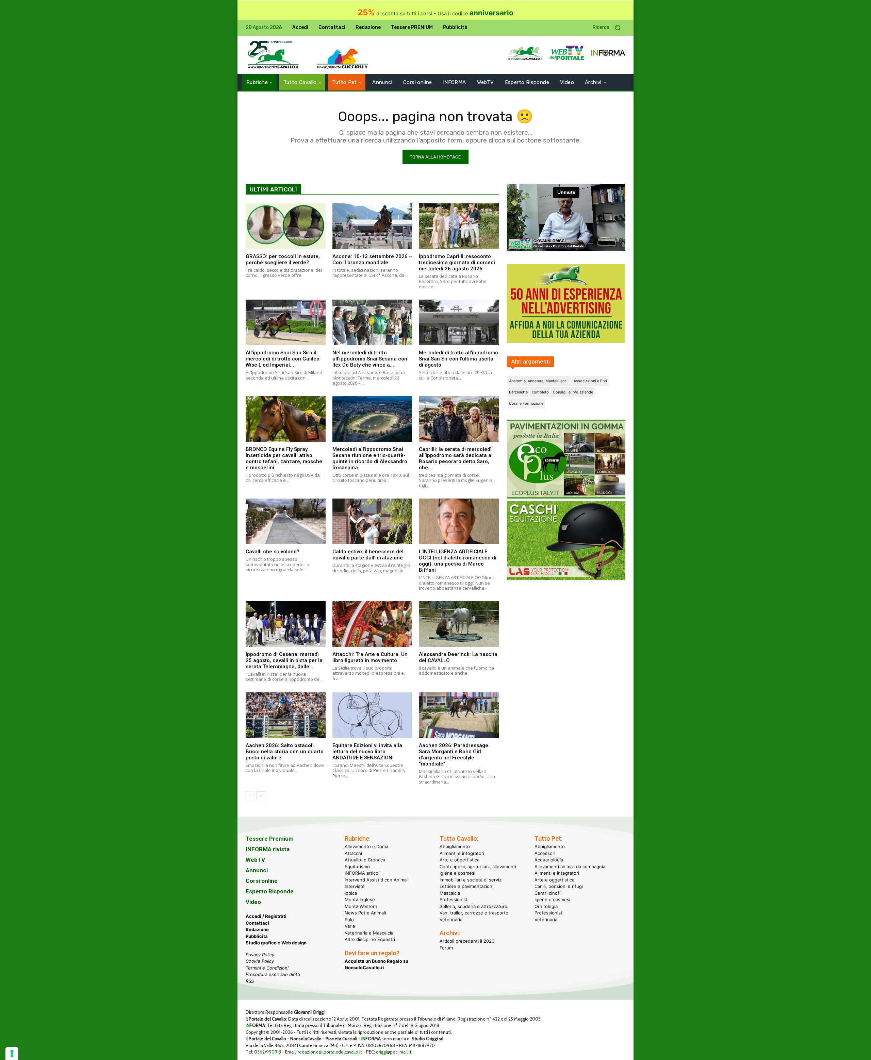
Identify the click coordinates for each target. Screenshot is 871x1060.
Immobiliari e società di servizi (471, 879)
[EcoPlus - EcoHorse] (566, 496)
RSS (250, 981)
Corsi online (262, 880)
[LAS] (566, 578)
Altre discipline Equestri (370, 939)
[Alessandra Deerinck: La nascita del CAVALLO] (459, 624)
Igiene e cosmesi (457, 873)
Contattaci (257, 923)
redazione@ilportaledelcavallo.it (330, 1052)
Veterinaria (451, 919)
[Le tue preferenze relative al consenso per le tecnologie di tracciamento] (11, 1053)
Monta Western (361, 906)
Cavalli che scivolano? (272, 552)
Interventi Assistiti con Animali (377, 879)
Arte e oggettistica (459, 859)
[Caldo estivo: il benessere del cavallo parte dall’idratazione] (372, 521)
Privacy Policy (260, 954)
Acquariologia (549, 859)
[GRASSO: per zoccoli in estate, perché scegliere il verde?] (286, 226)
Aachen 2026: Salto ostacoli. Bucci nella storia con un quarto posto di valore (285, 751)
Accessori (545, 853)
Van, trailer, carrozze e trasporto (474, 912)
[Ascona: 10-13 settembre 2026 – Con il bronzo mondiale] (372, 226)
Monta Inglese (360, 899)
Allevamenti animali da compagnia (570, 866)
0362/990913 (267, 1052)
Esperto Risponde (270, 891)
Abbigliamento (455, 846)
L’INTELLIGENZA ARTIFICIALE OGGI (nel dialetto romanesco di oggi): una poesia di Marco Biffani (457, 561)
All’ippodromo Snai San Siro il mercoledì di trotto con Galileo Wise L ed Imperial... (282, 359)
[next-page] (261, 795)
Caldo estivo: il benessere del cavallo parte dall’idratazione (368, 555)
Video (253, 901)
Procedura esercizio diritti (273, 974)
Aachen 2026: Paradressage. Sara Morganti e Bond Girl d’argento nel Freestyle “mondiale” (454, 754)
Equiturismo (357, 866)
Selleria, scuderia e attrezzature (473, 906)
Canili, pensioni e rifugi (559, 886)
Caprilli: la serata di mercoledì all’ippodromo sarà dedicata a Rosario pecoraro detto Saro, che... (455, 458)
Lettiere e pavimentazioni (466, 886)
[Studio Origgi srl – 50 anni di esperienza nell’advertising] (566, 303)
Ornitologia (546, 906)
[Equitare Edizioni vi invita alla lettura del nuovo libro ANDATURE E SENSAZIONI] (372, 715)
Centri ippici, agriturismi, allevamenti (478, 866)
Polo (349, 919)
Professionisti (454, 899)
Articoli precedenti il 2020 (467, 941)
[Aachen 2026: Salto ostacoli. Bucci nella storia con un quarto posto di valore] (286, 715)
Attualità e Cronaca (365, 859)
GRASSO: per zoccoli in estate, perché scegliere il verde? (283, 259)
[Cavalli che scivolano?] (286, 521)
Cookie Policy (260, 961)
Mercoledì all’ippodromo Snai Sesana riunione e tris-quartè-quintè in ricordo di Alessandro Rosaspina (369, 458)
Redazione (257, 929)
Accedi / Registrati (266, 916)
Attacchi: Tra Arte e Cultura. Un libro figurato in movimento (370, 657)
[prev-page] (250, 795)
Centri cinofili (548, 893)
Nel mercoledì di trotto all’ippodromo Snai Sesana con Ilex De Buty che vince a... (369, 359)
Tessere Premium (270, 838)
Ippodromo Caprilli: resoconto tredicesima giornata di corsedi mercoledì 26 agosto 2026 (457, 262)
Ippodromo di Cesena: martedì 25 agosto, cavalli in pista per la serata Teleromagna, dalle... (284, 660)
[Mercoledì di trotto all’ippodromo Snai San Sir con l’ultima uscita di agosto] (459, 322)
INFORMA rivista (268, 849)
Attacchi (353, 853)
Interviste (355, 886)
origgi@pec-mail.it (393, 1052)
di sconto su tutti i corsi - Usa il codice (435, 13)
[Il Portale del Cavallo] (273, 55)
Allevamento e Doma (366, 846)
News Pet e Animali (365, 912)
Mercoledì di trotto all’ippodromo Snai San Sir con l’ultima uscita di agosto (458, 359)
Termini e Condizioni (267, 968)
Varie (350, 926)
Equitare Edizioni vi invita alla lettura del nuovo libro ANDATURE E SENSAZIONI (367, 751)
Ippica (351, 893)
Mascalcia (450, 893)
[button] (609, 28)
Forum (446, 947)
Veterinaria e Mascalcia (369, 933)
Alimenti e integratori (462, 853)
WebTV (255, 859)
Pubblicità (257, 936)
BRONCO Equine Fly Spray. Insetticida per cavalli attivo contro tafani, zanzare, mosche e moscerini (284, 458)
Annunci (257, 870)
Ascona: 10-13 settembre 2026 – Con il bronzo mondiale (372, 259)
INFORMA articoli (362, 873)
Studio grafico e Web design (276, 942)
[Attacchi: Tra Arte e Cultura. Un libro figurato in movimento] (372, 624)
